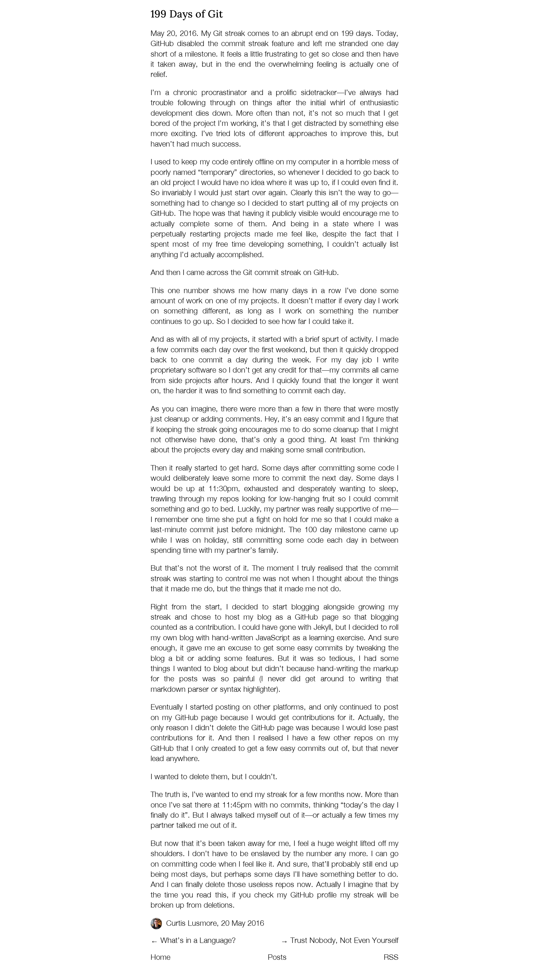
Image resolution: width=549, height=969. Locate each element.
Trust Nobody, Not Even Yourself (344, 940)
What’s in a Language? (198, 940)
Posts (277, 956)
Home (160, 956)
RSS (391, 956)
